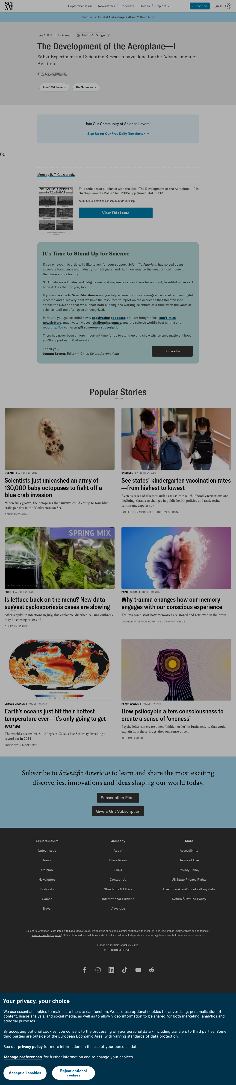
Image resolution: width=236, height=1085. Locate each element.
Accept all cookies (25, 1072)
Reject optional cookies (73, 1072)
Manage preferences (23, 1057)
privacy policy (30, 1046)
